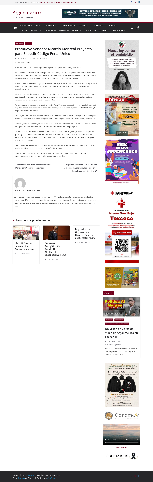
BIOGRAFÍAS (103, 31)
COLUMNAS (89, 31)
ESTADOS (112, 25)
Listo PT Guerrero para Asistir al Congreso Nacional (24, 246)
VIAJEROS (62, 31)
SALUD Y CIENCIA (50, 25)
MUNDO (75, 31)
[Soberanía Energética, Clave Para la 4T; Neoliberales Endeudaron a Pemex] (56, 227)
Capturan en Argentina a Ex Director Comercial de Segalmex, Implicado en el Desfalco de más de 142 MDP (80, 167)
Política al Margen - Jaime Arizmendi (117, 324)
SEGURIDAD (49, 31)
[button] (31, 25)
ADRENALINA (25, 25)
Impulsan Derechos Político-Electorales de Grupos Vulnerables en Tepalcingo (57, 3)
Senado (28, 43)
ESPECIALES (98, 25)
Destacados (19, 43)
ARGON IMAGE (121, 447)
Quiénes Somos (118, 31)
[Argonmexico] (15, 28)
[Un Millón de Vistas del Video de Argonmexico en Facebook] (121, 306)
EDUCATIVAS (83, 25)
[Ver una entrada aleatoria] (137, 28)
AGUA (38, 25)
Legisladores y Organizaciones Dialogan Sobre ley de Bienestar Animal (85, 233)
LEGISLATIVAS (67, 25)
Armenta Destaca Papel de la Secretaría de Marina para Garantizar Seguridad (33, 166)
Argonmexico (27, 12)
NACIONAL (34, 31)
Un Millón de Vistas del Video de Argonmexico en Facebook (121, 333)
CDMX (22, 31)
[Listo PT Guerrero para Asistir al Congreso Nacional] (26, 227)
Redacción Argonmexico (39, 58)
